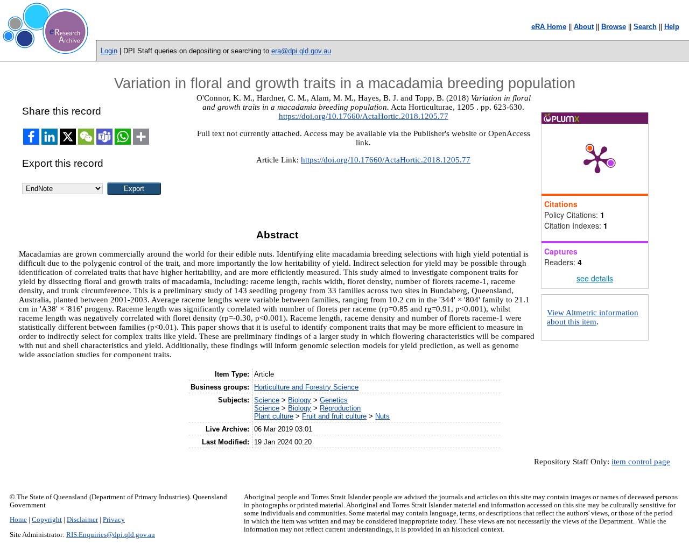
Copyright (47, 519)
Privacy (114, 519)
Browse (613, 27)
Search (645, 27)
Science (266, 400)
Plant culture (273, 416)
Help (671, 27)
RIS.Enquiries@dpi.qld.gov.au (110, 535)
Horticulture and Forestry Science (306, 387)
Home (18, 519)
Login (109, 51)
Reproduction (340, 408)
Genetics (334, 400)
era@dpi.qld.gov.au (301, 51)
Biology (299, 400)
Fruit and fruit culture (334, 416)
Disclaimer (82, 519)
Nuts (382, 416)
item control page (640, 461)
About (584, 27)
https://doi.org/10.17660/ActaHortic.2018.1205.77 (363, 116)
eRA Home (548, 27)
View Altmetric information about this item (592, 317)
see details (594, 278)
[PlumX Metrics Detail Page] (597, 158)
